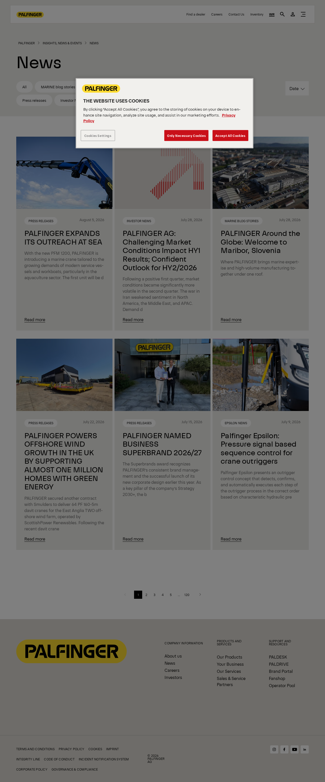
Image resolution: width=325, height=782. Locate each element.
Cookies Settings (97, 135)
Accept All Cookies (230, 135)
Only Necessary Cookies (186, 135)
